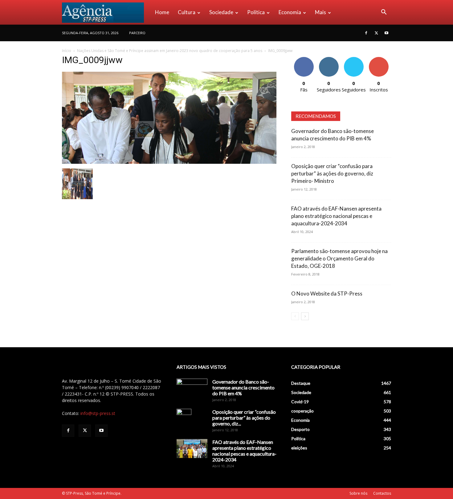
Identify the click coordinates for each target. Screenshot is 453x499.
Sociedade (221, 12)
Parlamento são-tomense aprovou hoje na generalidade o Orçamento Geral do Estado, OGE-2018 (339, 258)
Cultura (186, 12)
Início (66, 50)
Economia (290, 12)
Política (256, 12)
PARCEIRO (137, 32)
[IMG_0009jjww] (169, 162)
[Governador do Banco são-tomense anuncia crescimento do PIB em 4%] (192, 389)
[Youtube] (386, 33)
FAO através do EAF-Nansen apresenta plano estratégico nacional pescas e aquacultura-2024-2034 (336, 216)
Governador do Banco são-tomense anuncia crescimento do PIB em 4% (243, 387)
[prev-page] (295, 316)
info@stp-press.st (97, 413)
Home (162, 12)
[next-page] (305, 316)
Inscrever (378, 59)
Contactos (382, 493)
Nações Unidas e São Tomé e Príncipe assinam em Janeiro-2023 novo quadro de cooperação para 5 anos (169, 50)
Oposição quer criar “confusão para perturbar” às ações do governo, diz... (244, 417)
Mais (320, 12)
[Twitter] (376, 33)
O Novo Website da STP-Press (326, 293)
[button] (383, 13)
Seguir (328, 59)
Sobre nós (358, 493)
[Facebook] (366, 33)
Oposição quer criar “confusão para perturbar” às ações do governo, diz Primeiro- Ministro (332, 173)
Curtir (304, 59)
